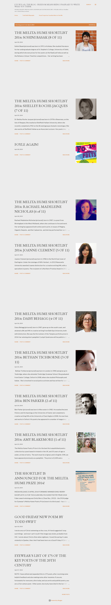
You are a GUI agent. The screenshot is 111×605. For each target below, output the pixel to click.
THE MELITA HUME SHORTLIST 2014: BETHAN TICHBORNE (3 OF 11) (42, 357)
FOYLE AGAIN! (27, 144)
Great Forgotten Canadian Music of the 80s (50, 15)
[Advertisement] (42, 80)
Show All (92, 25)
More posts (65, 594)
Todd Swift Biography (28, 15)
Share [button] (16, 60)
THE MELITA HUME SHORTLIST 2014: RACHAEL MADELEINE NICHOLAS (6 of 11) (41, 206)
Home (16, 15)
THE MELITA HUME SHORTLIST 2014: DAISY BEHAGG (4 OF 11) (41, 316)
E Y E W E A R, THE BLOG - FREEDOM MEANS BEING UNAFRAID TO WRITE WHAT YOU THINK (47, 5)
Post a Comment (25, 60)
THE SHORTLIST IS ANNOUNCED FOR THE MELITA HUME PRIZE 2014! (41, 478)
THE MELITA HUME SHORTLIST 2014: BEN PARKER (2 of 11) (41, 398)
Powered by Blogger (56, 600)
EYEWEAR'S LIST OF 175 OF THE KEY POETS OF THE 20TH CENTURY (40, 560)
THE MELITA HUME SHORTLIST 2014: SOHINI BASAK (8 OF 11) (41, 35)
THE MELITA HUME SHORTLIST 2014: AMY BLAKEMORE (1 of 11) (41, 437)
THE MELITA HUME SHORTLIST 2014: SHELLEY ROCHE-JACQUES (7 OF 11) (41, 106)
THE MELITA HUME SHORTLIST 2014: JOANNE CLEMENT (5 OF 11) (42, 247)
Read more (66, 60)
